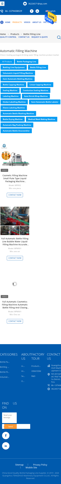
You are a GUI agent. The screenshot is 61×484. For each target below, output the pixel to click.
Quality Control (8, 37)
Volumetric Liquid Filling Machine (18, 73)
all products (7, 61)
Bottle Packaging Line (26, 61)
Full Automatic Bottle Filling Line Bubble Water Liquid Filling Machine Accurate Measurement (14, 243)
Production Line (38, 366)
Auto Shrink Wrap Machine (36, 96)
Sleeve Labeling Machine (14, 107)
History (24, 371)
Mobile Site (31, 467)
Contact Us (24, 37)
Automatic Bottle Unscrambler (16, 131)
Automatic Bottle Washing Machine (18, 113)
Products (17, 22)
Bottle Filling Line (38, 67)
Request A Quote (40, 37)
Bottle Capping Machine (13, 84)
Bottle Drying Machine (13, 119)
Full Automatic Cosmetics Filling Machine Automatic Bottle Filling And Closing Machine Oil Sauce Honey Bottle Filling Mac (15, 307)
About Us (36, 22)
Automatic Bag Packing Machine (17, 125)
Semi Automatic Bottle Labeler (44, 102)
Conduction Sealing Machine (35, 90)
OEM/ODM (36, 371)
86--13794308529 (13, 11)
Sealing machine (10, 90)
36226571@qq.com (37, 3)
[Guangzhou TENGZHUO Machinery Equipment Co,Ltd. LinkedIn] (38, 11)
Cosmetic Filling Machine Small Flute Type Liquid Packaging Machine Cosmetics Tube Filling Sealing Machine (15, 181)
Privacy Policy (40, 465)
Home (7, 22)
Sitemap (19, 465)
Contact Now (14, 195)
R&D (33, 376)
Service (24, 376)
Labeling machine (11, 96)
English (52, 11)
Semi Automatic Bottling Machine (17, 79)
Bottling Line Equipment (14, 67)
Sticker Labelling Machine (14, 102)
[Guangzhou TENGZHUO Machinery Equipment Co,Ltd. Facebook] (32, 11)
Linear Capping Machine (40, 84)
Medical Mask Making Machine (41, 119)
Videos (27, 22)
